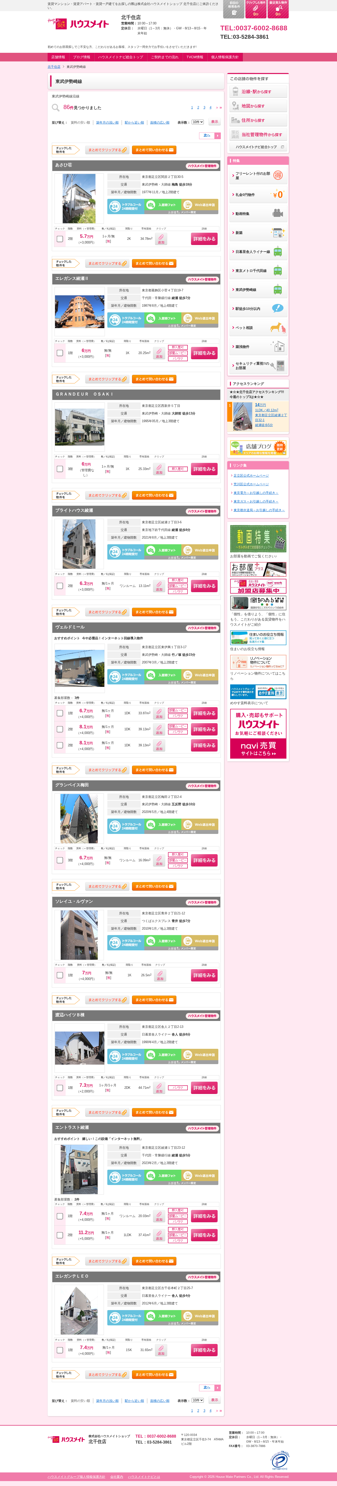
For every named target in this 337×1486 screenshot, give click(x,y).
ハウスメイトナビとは (144, 1477)
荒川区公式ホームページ (251, 484)
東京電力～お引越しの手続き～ (256, 493)
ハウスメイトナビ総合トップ (120, 57)
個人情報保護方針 (225, 57)
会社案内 (116, 1477)
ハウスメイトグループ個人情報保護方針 (76, 1477)
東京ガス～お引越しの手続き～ (256, 501)
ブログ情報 (81, 57)
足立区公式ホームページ (251, 475)
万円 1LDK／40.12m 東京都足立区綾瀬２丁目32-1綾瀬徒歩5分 (271, 415)
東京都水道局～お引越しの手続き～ (259, 510)
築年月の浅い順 (107, 122)
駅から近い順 (134, 122)
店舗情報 (58, 57)
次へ (207, 135)
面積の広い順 (159, 122)
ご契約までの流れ (165, 57)
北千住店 (54, 67)
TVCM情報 (195, 57)
